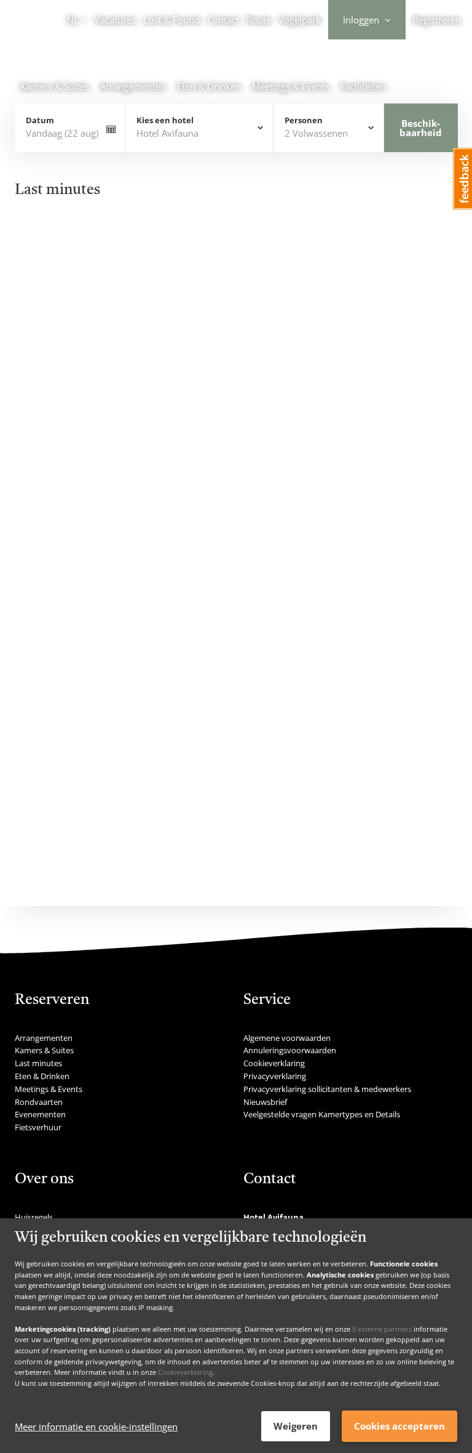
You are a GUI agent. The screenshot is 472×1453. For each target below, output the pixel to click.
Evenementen (40, 1114)
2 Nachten (113, 264)
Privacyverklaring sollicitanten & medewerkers (327, 1089)
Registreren (437, 20)
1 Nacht (49, 264)
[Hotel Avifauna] (110, 65)
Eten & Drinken (209, 86)
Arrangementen (133, 86)
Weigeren (295, 1426)
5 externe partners (382, 1329)
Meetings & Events (290, 86)
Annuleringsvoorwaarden (289, 1050)
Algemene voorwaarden (287, 1037)
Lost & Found (171, 20)
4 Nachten (250, 264)
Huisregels (34, 1217)
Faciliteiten (363, 86)
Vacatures (115, 20)
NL (73, 20)
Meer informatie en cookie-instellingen (96, 1426)
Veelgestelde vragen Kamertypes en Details (321, 1114)
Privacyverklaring (274, 1076)
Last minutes (38, 1063)
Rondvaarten (39, 1101)
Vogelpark (299, 20)
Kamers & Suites (54, 86)
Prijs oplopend (404, 307)
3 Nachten (181, 264)
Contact (223, 20)
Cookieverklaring (185, 1372)
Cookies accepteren (399, 1426)
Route (258, 20)
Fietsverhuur (38, 1127)
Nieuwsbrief (265, 1101)
